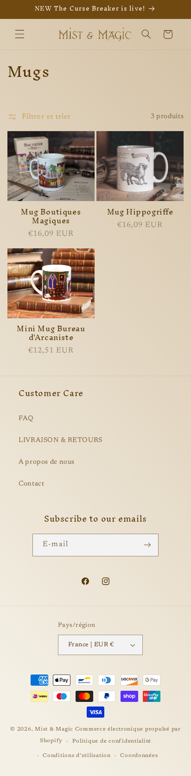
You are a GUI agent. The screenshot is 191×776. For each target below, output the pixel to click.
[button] (19, 34)
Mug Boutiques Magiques (51, 216)
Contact (31, 483)
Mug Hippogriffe (140, 212)
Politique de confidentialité (112, 741)
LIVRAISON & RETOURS (60, 440)
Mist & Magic (54, 729)
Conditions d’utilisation (77, 755)
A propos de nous (47, 462)
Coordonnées (139, 755)
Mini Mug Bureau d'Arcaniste (51, 333)
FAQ (26, 418)
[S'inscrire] (147, 545)
